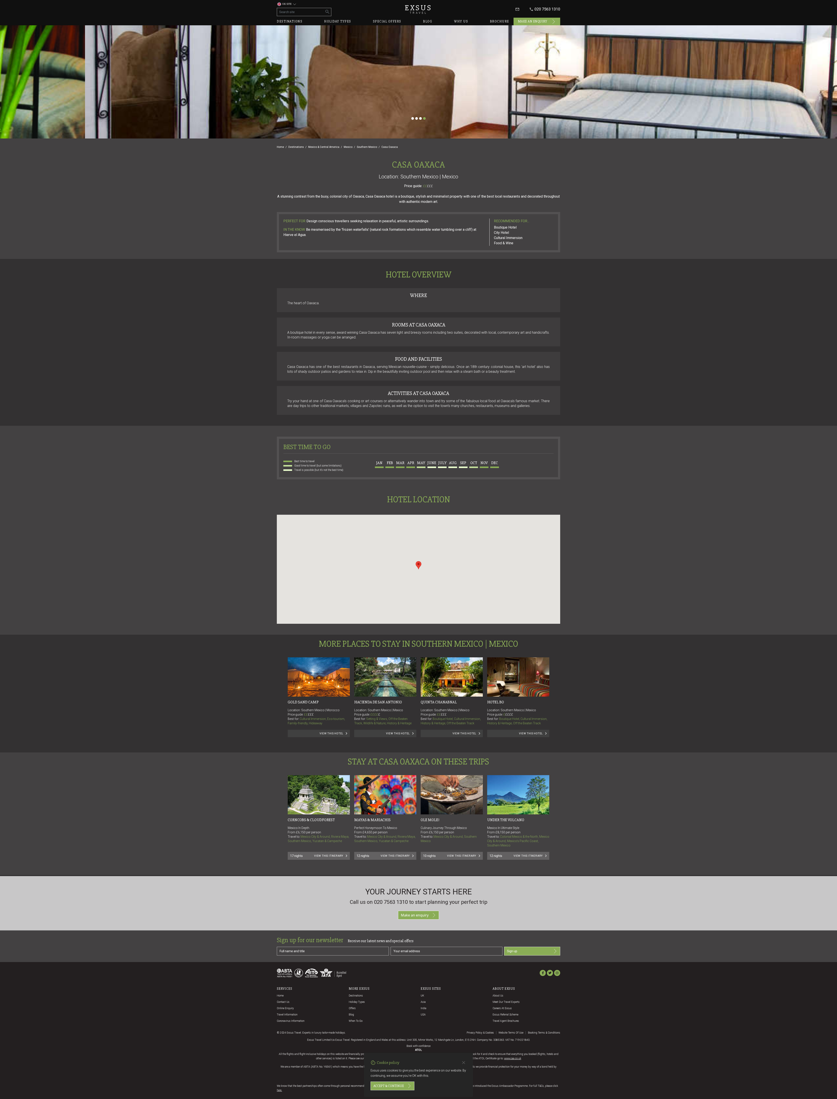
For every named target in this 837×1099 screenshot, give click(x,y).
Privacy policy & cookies (480, 1032)
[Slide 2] (416, 118)
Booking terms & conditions (544, 1032)
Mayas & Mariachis (372, 819)
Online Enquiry (285, 1008)
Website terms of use (510, 1032)
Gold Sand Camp (303, 702)
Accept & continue (388, 1086)
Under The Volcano (505, 819)
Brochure (499, 21)
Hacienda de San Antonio (378, 702)
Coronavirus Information (291, 1020)
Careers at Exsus (502, 1008)
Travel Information (287, 1014)
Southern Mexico (367, 147)
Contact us (283, 1001)
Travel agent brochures (506, 1020)
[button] (418, 565)
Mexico (348, 147)
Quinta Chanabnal (439, 702)
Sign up (512, 951)
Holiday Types (357, 1001)
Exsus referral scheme (505, 1014)
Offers (352, 1008)
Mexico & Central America (323, 147)
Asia (423, 1001)
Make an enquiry (532, 21)
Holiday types (337, 21)
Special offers (387, 21)
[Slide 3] (420, 118)
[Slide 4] (424, 118)
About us (498, 995)
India (423, 1008)
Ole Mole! (430, 819)
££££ (375, 714)
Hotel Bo (495, 702)
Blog (427, 21)
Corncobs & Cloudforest (311, 819)
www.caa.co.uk (512, 1058)
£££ (430, 186)
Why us (461, 21)
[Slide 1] (412, 118)
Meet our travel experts (506, 1001)
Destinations (289, 21)
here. (279, 1090)
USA (423, 1014)
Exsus (418, 9)
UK (422, 995)
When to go (355, 1020)
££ (428, 186)
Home (280, 147)
